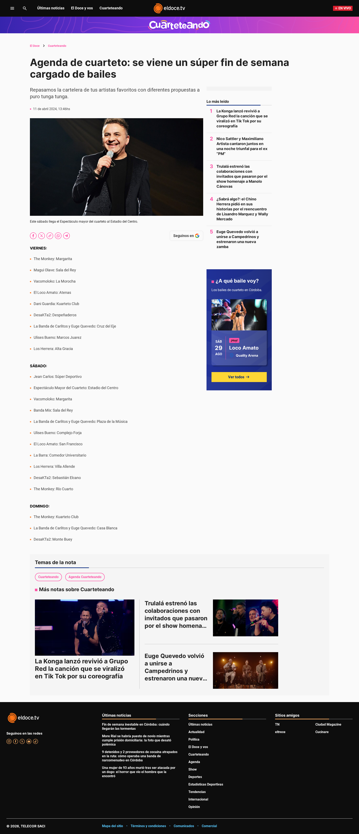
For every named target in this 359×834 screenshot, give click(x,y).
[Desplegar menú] (9, 8)
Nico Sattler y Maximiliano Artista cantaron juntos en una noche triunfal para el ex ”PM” (241, 146)
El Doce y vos (82, 8)
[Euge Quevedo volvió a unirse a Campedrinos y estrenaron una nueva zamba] (245, 670)
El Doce (35, 45)
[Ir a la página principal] (169, 8)
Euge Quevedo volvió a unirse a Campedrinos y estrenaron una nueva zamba (237, 239)
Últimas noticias (50, 8)
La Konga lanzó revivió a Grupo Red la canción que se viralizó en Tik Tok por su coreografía (242, 118)
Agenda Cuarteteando (85, 577)
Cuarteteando (111, 8)
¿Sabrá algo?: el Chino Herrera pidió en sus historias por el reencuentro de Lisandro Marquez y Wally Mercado (242, 209)
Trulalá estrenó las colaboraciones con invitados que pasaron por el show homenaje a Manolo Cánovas (241, 176)
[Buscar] (25, 8)
